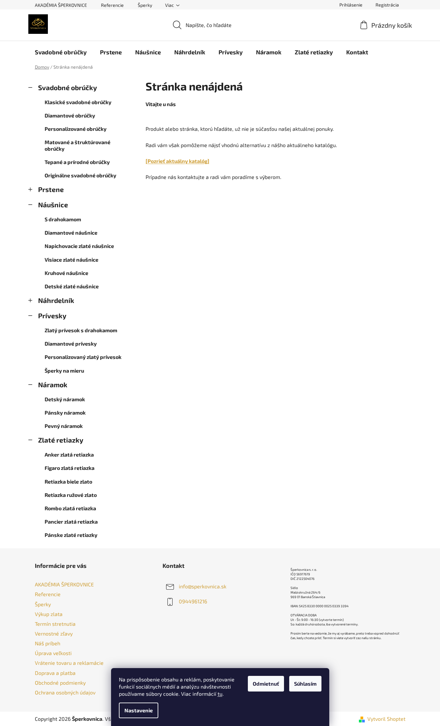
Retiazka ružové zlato (71, 495)
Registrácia (387, 4)
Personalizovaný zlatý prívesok (83, 357)
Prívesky (52, 315)
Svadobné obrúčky (67, 87)
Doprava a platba (55, 673)
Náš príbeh (47, 643)
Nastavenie (138, 710)
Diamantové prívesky (71, 343)
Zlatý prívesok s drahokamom (81, 330)
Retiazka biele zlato (68, 481)
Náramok (52, 384)
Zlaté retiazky (60, 440)
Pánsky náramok (65, 412)
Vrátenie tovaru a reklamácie (69, 663)
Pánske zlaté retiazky (71, 535)
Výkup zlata (49, 614)
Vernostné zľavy (54, 633)
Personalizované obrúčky (75, 129)
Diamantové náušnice (71, 232)
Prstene (51, 189)
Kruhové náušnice (66, 273)
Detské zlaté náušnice (72, 286)
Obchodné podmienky (60, 682)
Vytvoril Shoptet (386, 719)
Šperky (145, 5)
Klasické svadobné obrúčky (78, 102)
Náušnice (53, 204)
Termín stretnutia (55, 624)
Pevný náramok (64, 426)
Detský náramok (65, 399)
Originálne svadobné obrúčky (80, 175)
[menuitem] (60, 52)
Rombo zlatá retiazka (70, 508)
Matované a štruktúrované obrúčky (77, 145)
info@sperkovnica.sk (202, 586)
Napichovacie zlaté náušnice (79, 246)
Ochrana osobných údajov (65, 692)
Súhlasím (305, 683)
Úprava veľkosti (53, 653)
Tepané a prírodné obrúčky (77, 162)
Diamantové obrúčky (70, 115)
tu (220, 694)
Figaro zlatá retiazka (69, 468)
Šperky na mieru (64, 370)
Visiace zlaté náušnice (71, 259)
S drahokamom (63, 219)
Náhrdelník (56, 300)
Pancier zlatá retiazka (71, 521)
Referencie (112, 5)
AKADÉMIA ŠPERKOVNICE (61, 5)
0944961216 (193, 601)
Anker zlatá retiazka (69, 454)
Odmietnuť (266, 683)
